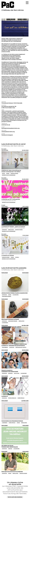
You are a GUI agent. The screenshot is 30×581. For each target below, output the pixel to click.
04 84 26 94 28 (6, 125)
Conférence (4, 422)
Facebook (4, 135)
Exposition (4, 229)
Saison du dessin (14, 173)
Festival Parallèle (12, 398)
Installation (11, 229)
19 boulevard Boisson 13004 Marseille (12, 103)
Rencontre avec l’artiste (21, 347)
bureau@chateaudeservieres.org (11, 128)
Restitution (16, 373)
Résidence (10, 373)
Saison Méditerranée (6, 296)
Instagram (10, 135)
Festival (17, 257)
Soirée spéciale (21, 398)
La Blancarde (15, 294)
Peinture (10, 448)
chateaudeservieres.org (8, 131)
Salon (3, 173)
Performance (5, 347)
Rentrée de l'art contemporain (8, 175)
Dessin (7, 173)
